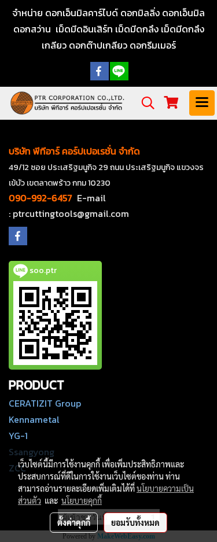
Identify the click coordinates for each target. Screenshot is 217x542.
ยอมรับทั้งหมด (135, 522)
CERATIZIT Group (45, 403)
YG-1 (18, 436)
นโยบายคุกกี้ (81, 500)
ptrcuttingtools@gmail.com (71, 213)
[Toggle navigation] (202, 103)
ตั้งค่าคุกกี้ (73, 522)
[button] (144, 103)
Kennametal (34, 419)
